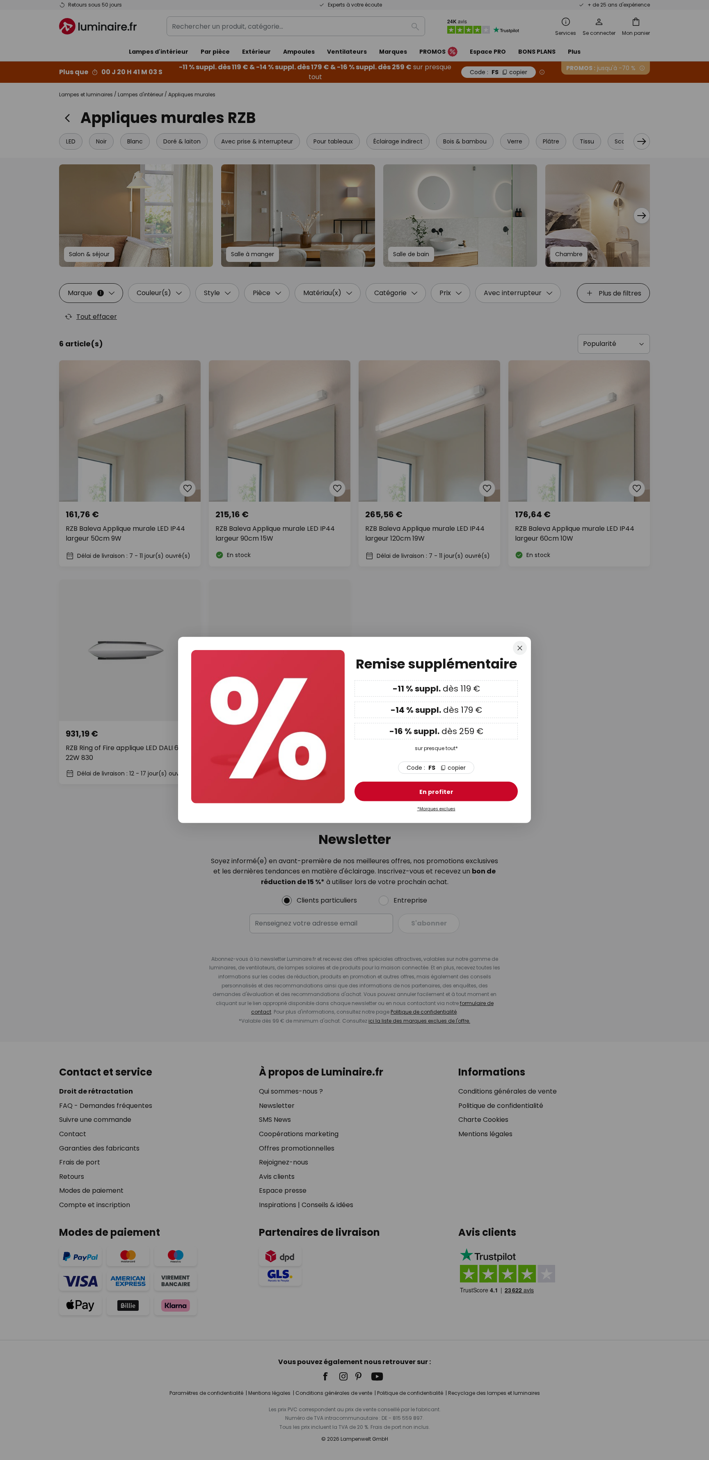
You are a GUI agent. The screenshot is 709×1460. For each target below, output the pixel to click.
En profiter (436, 792)
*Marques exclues (436, 809)
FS (436, 768)
